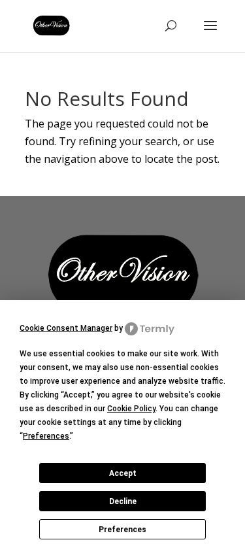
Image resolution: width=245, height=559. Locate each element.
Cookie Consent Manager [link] (66, 328)
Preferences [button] (46, 436)
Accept (123, 473)
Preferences (122, 529)
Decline (123, 501)
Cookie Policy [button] (131, 408)
